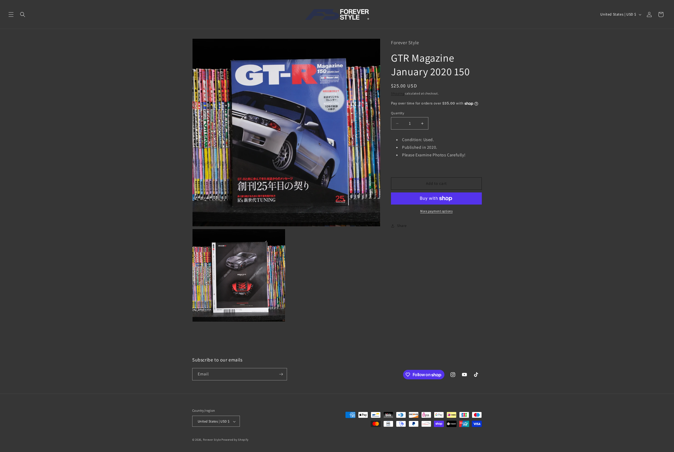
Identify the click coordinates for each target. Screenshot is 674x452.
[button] (11, 14)
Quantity (397, 113)
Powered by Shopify (235, 440)
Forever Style (212, 440)
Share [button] (402, 225)
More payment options (436, 211)
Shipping (397, 93)
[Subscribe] (281, 374)
